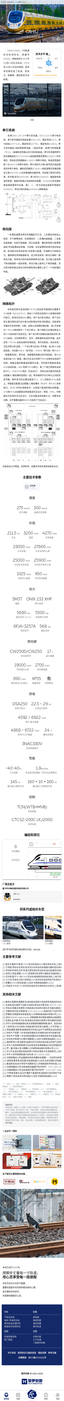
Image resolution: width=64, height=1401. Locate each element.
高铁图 (36, 1317)
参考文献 (52, 1353)
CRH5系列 (18, 2)
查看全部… (37, 950)
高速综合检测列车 (12, 1326)
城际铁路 (37, 1323)
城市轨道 (37, 1326)
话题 (57, 1399)
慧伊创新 (25, 1373)
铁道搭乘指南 (10, 1337)
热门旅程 (8, 1340)
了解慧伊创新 (39, 1343)
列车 (6, 1312)
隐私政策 (42, 1353)
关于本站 (8, 1123)
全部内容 (37, 1337)
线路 (18, 1399)
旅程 (46, 1399)
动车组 (6, 1399)
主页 (4, 2)
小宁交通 (37, 1340)
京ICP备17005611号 (37, 1357)
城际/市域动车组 (11, 1320)
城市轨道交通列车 (12, 1323)
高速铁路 (37, 1320)
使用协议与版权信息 (27, 1353)
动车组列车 (10, 2)
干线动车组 (9, 1317)
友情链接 (22, 1357)
